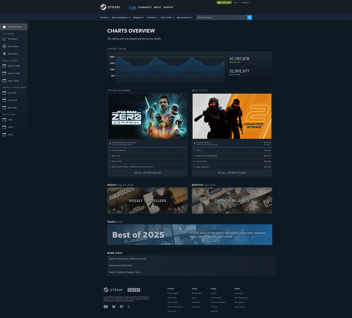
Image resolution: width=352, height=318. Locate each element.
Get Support (239, 302)
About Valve (197, 293)
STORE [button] (132, 7)
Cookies (214, 307)
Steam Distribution (175, 307)
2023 (10, 134)
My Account (239, 307)
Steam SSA (171, 298)
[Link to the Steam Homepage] (112, 7)
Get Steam (238, 293)
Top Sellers (12, 39)
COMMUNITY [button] (145, 7)
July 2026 (12, 93)
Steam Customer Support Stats (125, 272)
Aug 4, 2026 (13, 81)
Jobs (194, 298)
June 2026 (12, 100)
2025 (10, 120)
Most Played (13, 46)
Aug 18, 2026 (14, 66)
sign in (236, 2)
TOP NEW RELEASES (232, 200)
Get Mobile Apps (241, 298)
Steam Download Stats (120, 265)
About (157, 7)
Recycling (196, 307)
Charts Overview (15, 27)
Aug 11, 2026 (14, 73)
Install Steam (226, 2)
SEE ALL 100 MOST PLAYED (232, 172)
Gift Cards (171, 311)
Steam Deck (13, 54)
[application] (166, 67)
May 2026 (12, 107)
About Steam (172, 293)
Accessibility (216, 298)
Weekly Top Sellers (147, 200)
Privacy (214, 293)
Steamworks (172, 302)
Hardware (196, 302)
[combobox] (221, 17)
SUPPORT (168, 7)
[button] (105, 17)
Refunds (214, 311)
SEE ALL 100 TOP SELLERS (147, 172)
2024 (10, 127)
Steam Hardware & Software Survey (127, 258)
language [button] (245, 2)
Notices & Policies (218, 302)
